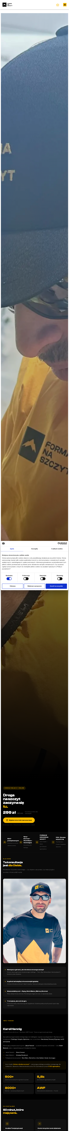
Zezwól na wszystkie (56, 586)
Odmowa (12, 586)
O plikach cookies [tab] (57, 549)
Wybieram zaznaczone (34, 586)
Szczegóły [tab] (34, 549)
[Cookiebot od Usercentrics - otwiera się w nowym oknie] (59, 543)
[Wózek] (57, 5)
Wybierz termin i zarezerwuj (20, 820)
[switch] (26, 578)
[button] (65, 4)
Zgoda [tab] (12, 549)
